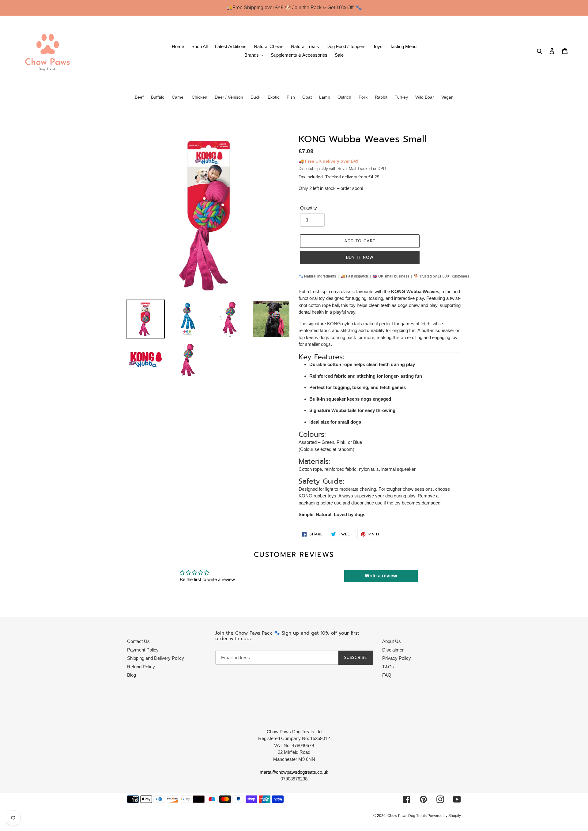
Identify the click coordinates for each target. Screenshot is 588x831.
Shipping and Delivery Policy (155, 658)
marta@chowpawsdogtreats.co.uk (294, 772)
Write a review (381, 575)
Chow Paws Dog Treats (407, 816)
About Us (391, 641)
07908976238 (294, 778)
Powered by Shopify (444, 816)
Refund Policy (141, 666)
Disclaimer (393, 649)
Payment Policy (143, 649)
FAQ (386, 675)
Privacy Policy (396, 658)
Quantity (308, 207)
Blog (131, 675)
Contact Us (138, 641)
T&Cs (388, 666)
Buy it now (359, 257)
